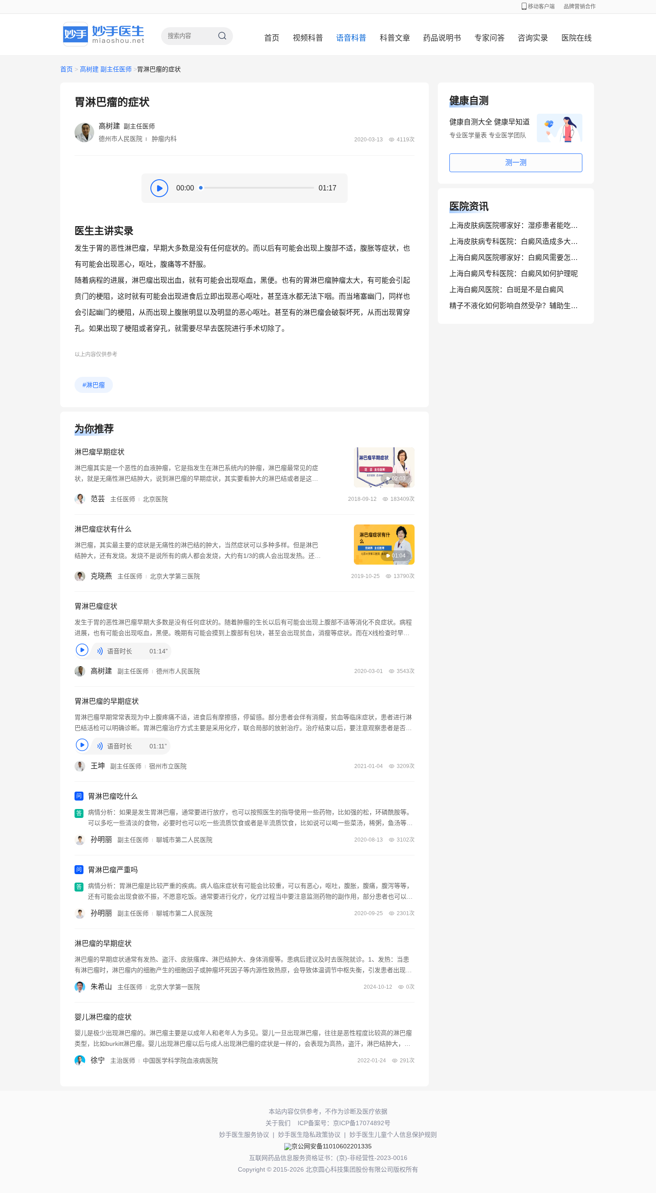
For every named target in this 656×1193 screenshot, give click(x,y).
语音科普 (351, 38)
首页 (271, 38)
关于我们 (278, 1123)
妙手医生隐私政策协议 (309, 1134)
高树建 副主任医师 (106, 69)
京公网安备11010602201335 (331, 1146)
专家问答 (489, 38)
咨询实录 (533, 38)
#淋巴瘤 (94, 384)
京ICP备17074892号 (361, 1123)
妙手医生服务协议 (244, 1134)
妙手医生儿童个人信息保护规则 (393, 1134)
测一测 (516, 162)
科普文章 (395, 38)
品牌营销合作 (580, 7)
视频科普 (308, 38)
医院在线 (576, 38)
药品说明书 (442, 38)
